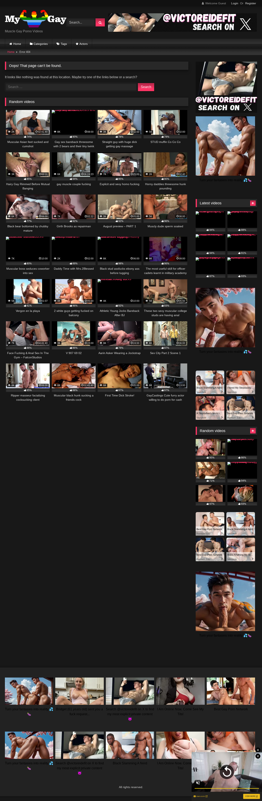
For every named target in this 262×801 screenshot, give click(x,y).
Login (234, 3)
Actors (83, 43)
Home (17, 43)
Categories (41, 43)
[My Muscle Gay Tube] (35, 19)
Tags (64, 43)
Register (250, 3)
